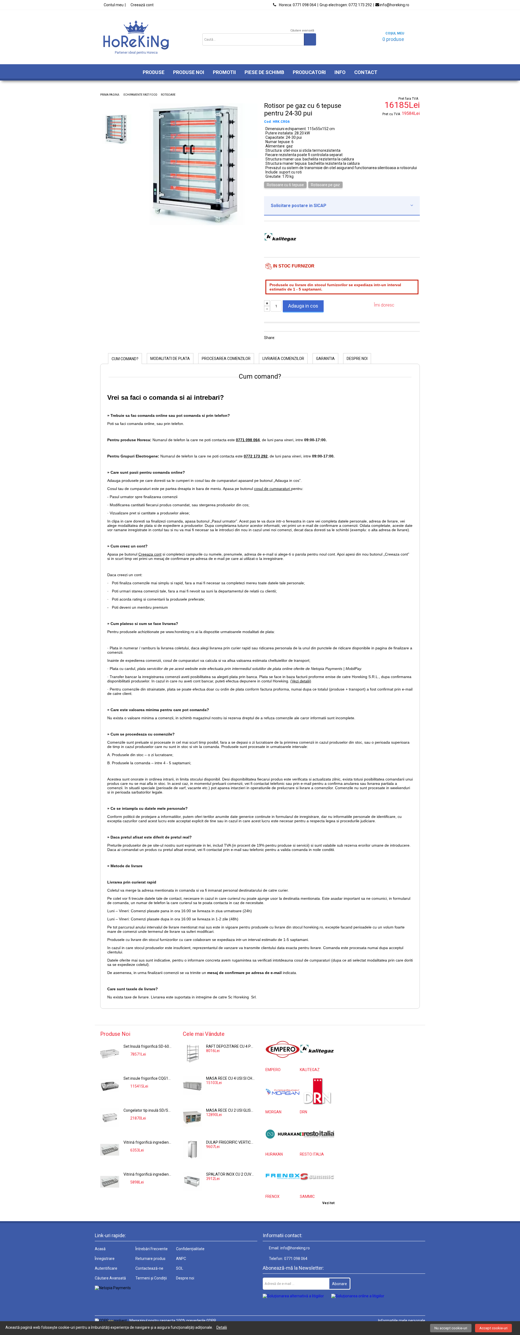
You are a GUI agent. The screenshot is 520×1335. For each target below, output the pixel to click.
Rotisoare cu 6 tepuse (285, 185)
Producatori (309, 72)
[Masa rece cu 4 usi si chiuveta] (192, 1085)
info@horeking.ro (394, 5)
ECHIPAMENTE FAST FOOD (140, 94)
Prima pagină (109, 94)
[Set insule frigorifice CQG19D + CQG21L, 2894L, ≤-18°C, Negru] (109, 1085)
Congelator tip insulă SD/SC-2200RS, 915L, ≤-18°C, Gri (147, 1110)
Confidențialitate (190, 1249)
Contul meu (113, 5)
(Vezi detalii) (300, 681)
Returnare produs (150, 1258)
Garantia (325, 358)
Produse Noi (188, 72)
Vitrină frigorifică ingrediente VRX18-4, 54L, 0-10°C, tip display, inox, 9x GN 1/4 (147, 1142)
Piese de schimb (264, 72)
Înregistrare (105, 1258)
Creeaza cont (149, 554)
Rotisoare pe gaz (325, 185)
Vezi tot (328, 1203)
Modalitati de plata (170, 358)
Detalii (221, 1327)
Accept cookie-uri (493, 1328)
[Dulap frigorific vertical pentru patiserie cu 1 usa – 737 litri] (192, 1149)
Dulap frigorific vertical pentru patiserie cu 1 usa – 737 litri (230, 1142)
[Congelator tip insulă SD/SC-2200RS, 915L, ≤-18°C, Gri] (109, 1117)
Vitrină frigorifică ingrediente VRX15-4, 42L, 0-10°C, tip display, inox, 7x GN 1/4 (147, 1174)
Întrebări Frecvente (151, 1249)
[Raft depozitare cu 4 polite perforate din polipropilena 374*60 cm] (192, 1053)
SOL (179, 1268)
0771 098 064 (297, 5)
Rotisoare (168, 94)
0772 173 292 (346, 5)
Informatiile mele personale (401, 1320)
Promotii (224, 72)
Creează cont (142, 5)
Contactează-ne (149, 1268)
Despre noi (357, 358)
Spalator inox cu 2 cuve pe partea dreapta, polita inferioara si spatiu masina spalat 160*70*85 (230, 1174)
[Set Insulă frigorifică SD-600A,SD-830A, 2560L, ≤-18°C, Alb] (109, 1053)
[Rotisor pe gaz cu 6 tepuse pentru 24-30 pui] (196, 224)
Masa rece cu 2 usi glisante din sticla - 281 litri (230, 1110)
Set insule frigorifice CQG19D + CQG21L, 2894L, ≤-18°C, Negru (147, 1078)
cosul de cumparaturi (272, 488)
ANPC (181, 1258)
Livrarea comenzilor (283, 358)
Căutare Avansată (110, 1278)
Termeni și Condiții (151, 1278)
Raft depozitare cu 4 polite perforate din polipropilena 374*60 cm (230, 1046)
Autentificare (106, 1268)
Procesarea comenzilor (226, 358)
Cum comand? (125, 359)
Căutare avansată (302, 30)
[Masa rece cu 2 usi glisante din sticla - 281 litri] (192, 1117)
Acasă (100, 1249)
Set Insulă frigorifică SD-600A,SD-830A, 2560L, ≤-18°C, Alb (147, 1046)
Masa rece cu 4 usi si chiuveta (230, 1078)
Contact (365, 72)
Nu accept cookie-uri (450, 1328)
